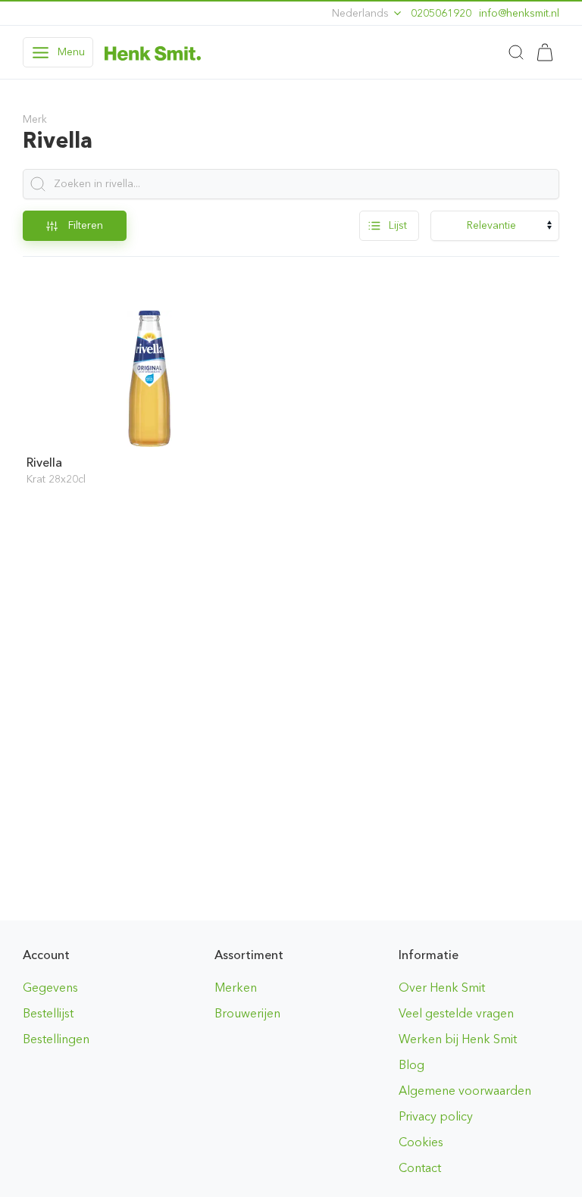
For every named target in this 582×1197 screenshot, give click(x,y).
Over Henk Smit (442, 987)
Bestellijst (48, 1013)
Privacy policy (436, 1116)
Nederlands (362, 13)
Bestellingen (56, 1039)
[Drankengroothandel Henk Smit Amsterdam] (153, 52)
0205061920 (441, 13)
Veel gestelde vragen (456, 1013)
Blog (411, 1065)
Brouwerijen (247, 1013)
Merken (235, 987)
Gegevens (50, 987)
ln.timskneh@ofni (519, 13)
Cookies (421, 1142)
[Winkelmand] (544, 52)
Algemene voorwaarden (465, 1090)
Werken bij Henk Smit (458, 1039)
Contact (420, 1168)
